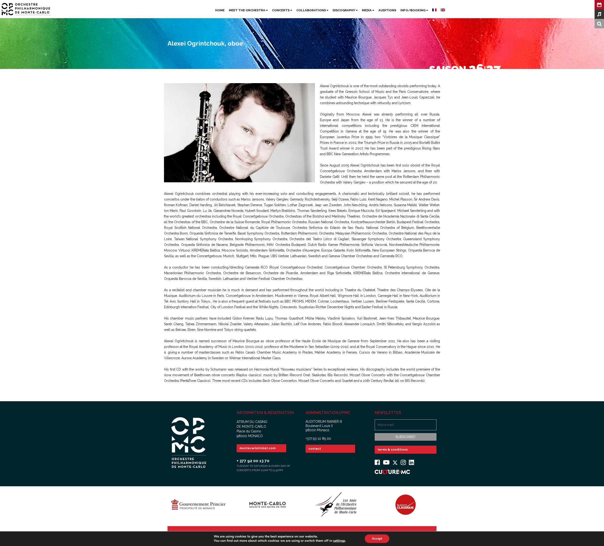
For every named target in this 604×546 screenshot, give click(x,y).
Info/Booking (413, 10)
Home (220, 10)
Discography (344, 10)
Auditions (387, 10)
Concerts (281, 10)
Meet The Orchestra (247, 10)
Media (367, 10)
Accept (377, 538)
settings (339, 541)
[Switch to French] (432, 10)
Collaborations (311, 10)
